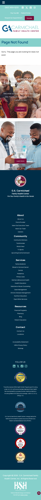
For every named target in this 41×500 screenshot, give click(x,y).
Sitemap (20, 348)
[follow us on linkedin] (14, 366)
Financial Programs (20, 310)
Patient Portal (25, 13)
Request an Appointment (13, 18)
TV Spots (21, 249)
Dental (20, 270)
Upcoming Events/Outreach (20, 253)
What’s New (20, 246)
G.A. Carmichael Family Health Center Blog (20, 83)
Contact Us (20, 331)
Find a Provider (20, 222)
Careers (20, 232)
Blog (20, 317)
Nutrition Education (20, 296)
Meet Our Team (20, 229)
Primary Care (20, 277)
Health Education (20, 283)
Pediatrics (20, 273)
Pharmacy (20, 313)
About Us (20, 219)
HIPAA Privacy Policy (20, 345)
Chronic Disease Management (21, 293)
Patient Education (20, 139)
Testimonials (20, 243)
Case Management (20, 289)
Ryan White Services (20, 299)
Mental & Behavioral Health (20, 280)
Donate (29, 18)
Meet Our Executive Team (20, 225)
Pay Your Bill (15, 13)
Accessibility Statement (20, 342)
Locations (20, 334)
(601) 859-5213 (12, 7)
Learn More (20, 109)
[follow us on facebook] (30, 8)
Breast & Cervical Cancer (20, 267)
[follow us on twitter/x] (27, 8)
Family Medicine (20, 264)
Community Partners (20, 240)
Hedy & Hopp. (24, 495)
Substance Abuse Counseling (20, 286)
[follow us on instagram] (34, 8)
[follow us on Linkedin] (22, 8)
